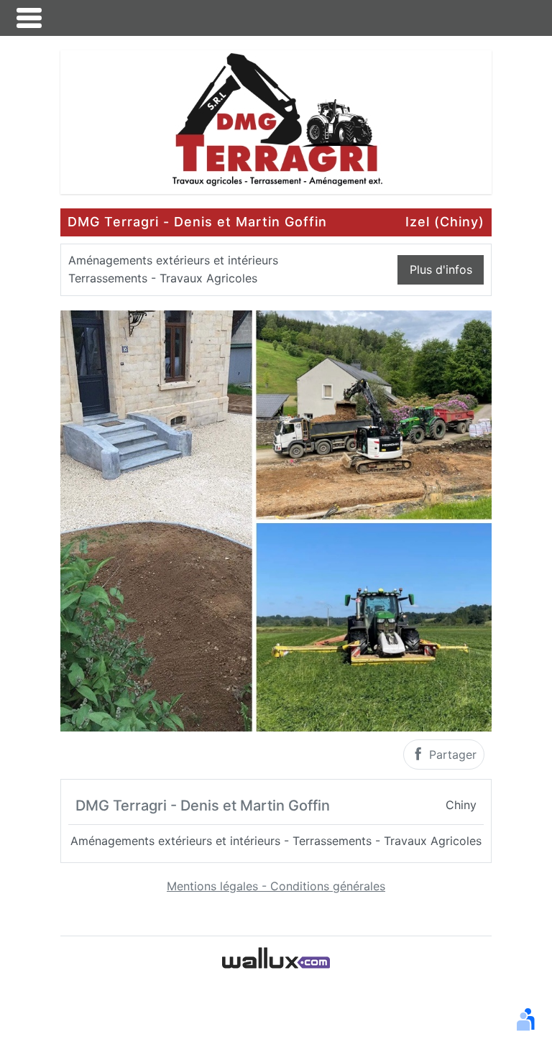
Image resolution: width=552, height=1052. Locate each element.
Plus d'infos (441, 269)
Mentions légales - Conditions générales (276, 886)
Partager (451, 754)
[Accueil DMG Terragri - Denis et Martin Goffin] (276, 121)
